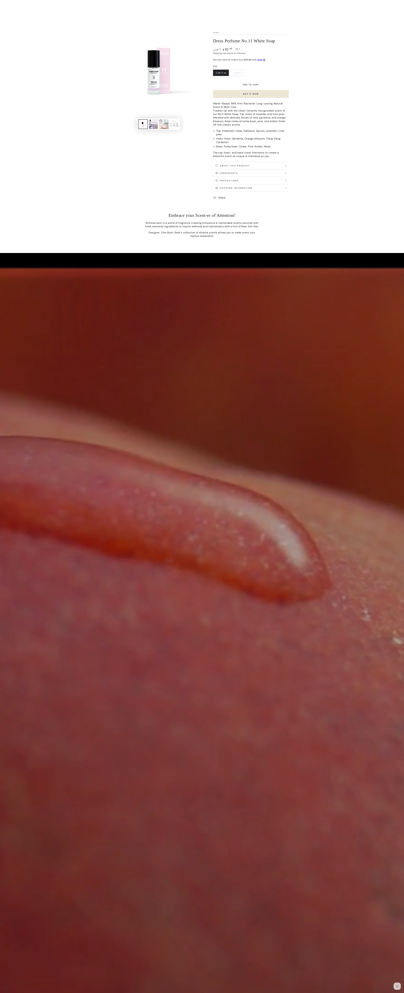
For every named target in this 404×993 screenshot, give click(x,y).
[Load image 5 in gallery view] (174, 124)
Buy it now (251, 94)
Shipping (217, 53)
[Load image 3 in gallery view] (153, 124)
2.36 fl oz (222, 73)
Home (215, 33)
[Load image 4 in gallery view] (164, 124)
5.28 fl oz (239, 73)
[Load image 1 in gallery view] (143, 124)
